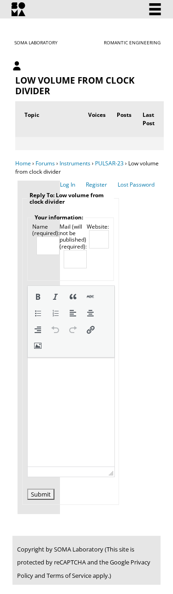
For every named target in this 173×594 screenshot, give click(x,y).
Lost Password (136, 184)
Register (96, 184)
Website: (98, 227)
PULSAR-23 (109, 163)
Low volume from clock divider (75, 85)
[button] (38, 296)
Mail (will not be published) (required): (73, 237)
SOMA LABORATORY (36, 42)
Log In (67, 184)
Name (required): (46, 230)
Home (23, 163)
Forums (45, 163)
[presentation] (38, 296)
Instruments (75, 163)
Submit (41, 494)
